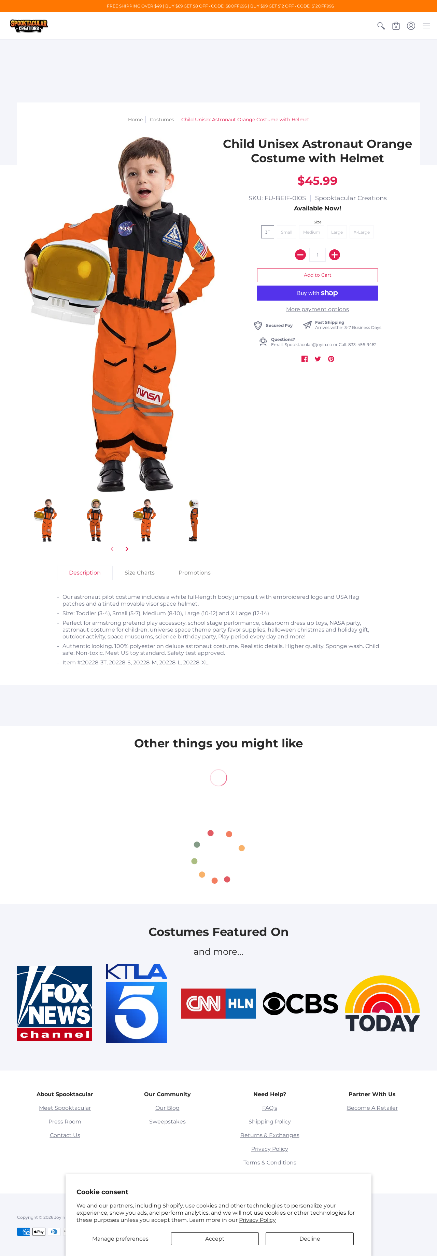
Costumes (162, 119)
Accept (215, 1239)
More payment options (317, 309)
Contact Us (65, 1135)
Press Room (64, 1121)
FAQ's (269, 1108)
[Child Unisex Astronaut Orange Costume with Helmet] (45, 520)
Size (318, 222)
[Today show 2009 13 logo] (382, 1003)
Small (286, 232)
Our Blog (167, 1108)
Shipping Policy (270, 1121)
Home (135, 119)
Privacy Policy (257, 1220)
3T (267, 232)
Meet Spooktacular (65, 1108)
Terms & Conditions (269, 1162)
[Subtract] (300, 254)
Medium (311, 232)
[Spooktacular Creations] (29, 25)
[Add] (334, 254)
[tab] (85, 573)
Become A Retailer (372, 1108)
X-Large (362, 232)
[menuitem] (381, 25)
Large (337, 232)
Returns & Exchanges (269, 1135)
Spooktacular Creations (351, 198)
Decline (309, 1239)
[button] (381, 25)
